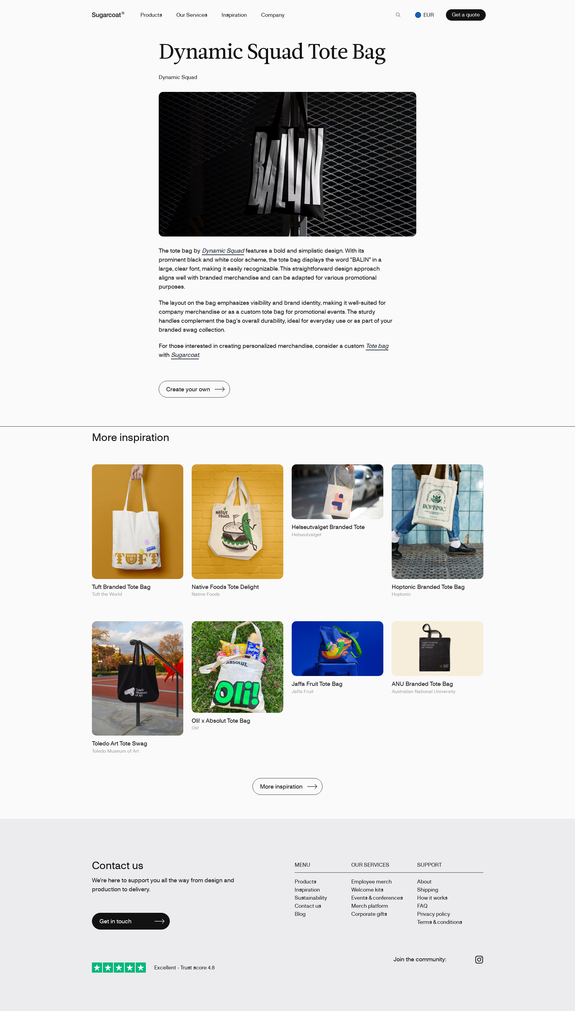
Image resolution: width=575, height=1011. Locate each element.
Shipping (427, 889)
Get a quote (466, 14)
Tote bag (377, 345)
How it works (432, 897)
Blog (300, 913)
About (424, 881)
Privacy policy (433, 913)
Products (151, 14)
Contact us (308, 905)
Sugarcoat (185, 354)
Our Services (191, 14)
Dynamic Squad (223, 250)
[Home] (108, 15)
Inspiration (234, 14)
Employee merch (371, 881)
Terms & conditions (439, 921)
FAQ (422, 905)
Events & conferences (377, 897)
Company (273, 14)
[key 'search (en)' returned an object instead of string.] (398, 15)
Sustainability (311, 897)
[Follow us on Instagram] (479, 960)
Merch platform (369, 905)
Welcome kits (367, 889)
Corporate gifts (369, 913)
